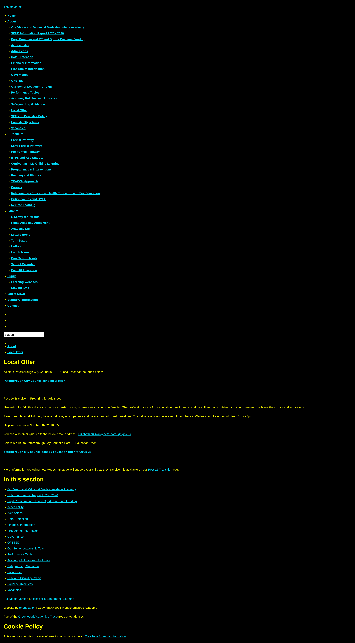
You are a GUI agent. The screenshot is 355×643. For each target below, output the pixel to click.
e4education (27, 607)
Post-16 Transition (160, 469)
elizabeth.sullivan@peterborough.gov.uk (104, 434)
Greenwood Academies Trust (37, 616)
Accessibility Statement (45, 598)
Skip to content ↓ (15, 6)
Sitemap (68, 598)
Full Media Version (16, 598)
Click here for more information (105, 636)
